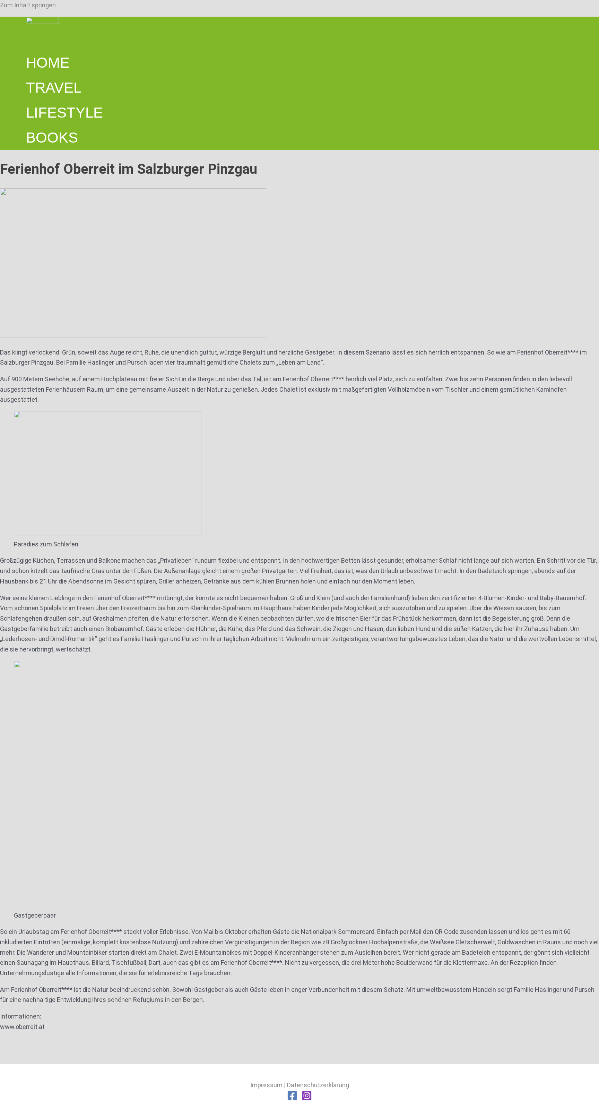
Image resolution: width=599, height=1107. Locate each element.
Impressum (266, 1085)
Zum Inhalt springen (28, 5)
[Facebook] (292, 1098)
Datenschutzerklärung (318, 1085)
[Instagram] (307, 1098)
